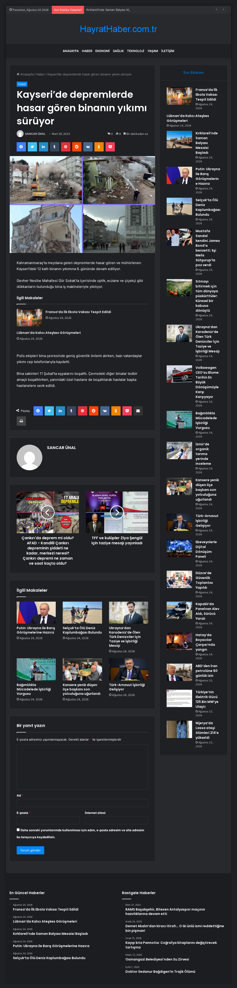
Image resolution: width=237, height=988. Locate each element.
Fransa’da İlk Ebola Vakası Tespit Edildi (78, 312)
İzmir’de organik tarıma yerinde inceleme (203, 454)
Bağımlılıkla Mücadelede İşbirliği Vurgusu (34, 689)
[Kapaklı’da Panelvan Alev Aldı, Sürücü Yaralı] (179, 610)
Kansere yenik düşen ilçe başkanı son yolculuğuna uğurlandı (81, 689)
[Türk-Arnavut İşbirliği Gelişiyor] (128, 669)
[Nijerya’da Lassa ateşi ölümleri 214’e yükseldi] (179, 729)
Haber (87, 51)
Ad (20, 795)
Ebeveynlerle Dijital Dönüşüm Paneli (206, 549)
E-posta (24, 813)
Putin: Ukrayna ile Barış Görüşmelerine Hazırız (36, 630)
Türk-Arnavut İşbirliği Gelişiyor (127, 687)
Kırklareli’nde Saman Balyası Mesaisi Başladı (117, 10)
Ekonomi (102, 51)
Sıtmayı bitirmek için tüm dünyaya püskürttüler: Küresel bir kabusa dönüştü (207, 296)
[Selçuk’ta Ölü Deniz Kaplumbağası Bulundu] (82, 613)
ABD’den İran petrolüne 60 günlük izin (207, 671)
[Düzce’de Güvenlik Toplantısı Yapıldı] (179, 579)
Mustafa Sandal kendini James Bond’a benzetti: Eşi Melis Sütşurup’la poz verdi (208, 248)
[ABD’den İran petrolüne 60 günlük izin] (179, 672)
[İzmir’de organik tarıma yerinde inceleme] (179, 450)
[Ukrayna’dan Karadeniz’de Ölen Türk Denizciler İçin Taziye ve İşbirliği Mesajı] (128, 613)
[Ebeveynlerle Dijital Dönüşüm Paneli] (179, 548)
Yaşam (152, 51)
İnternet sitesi (95, 813)
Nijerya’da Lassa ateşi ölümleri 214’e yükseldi (207, 730)
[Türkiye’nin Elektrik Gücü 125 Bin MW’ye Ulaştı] (179, 698)
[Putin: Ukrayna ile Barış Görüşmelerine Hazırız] (36, 613)
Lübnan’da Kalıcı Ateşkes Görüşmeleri (49, 332)
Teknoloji (135, 51)
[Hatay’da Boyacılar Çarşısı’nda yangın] (179, 641)
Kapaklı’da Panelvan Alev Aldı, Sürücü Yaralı (207, 611)
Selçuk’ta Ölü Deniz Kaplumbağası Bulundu (82, 630)
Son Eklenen (193, 72)
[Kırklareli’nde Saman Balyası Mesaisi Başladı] (179, 139)
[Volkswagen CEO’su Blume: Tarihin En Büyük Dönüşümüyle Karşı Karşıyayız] (179, 374)
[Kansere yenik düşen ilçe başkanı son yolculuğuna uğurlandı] (82, 669)
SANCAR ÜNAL (35, 133)
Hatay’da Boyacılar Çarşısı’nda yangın (205, 642)
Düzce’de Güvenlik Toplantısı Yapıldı (204, 580)
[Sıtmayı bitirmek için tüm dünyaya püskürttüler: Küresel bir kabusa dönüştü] (179, 287)
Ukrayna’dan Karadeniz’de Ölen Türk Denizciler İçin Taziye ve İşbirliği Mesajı (125, 637)
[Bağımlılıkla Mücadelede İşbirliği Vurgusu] (36, 669)
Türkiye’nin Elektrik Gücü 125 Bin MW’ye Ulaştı (207, 699)
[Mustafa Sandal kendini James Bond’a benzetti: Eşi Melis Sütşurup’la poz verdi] (179, 237)
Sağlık (118, 51)
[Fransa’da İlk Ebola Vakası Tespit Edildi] (29, 317)
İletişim (167, 51)
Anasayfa (71, 51)
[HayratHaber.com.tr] (118, 29)
